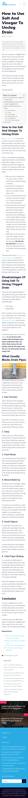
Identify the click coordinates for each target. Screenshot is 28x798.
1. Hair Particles (11, 110)
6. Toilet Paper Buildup (13, 120)
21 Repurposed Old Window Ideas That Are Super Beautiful (13, 691)
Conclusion (7, 122)
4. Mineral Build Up (12, 116)
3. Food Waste (11, 114)
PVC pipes (12, 320)
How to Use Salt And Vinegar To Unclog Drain (14, 99)
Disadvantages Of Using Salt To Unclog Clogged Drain (14, 103)
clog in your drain (9, 138)
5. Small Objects (11, 118)
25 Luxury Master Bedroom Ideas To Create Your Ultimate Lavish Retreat (14, 667)
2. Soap (9, 112)
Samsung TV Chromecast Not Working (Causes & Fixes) (12, 720)
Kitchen (15, 655)
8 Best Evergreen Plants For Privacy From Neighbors (13, 707)
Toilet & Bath (8, 655)
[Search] (24, 781)
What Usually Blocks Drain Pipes (12, 107)
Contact (4, 737)
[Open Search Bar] (20, 3)
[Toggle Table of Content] (23, 95)
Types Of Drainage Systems (15, 645)
